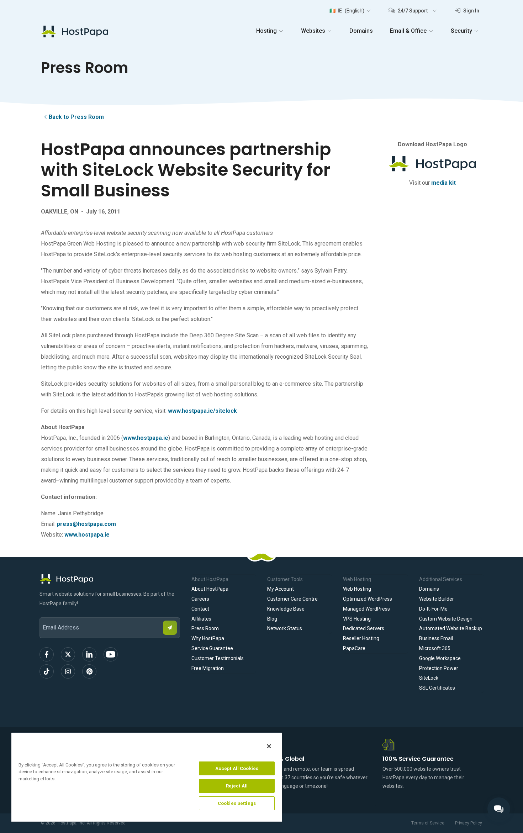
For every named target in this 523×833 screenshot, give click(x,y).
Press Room (205, 628)
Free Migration (207, 668)
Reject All (237, 786)
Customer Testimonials (217, 658)
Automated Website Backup (450, 628)
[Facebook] (46, 654)
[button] (350, 11)
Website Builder (436, 599)
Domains (361, 30)
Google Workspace (440, 658)
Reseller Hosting (361, 638)
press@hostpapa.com (86, 524)
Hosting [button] (266, 30)
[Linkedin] (89, 654)
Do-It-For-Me (433, 609)
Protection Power (438, 668)
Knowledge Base (286, 609)
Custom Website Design (445, 619)
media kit (443, 182)
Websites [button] (313, 30)
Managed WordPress (366, 609)
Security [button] (461, 30)
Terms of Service (427, 823)
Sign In (470, 11)
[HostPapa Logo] (109, 579)
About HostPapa (209, 589)
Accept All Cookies (236, 768)
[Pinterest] (89, 671)
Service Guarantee (212, 648)
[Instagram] (68, 671)
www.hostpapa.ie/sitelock (202, 410)
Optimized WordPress (367, 599)
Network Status (284, 628)
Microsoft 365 (434, 648)
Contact (200, 609)
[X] (68, 654)
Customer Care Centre (292, 599)
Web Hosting (357, 589)
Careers (200, 599)
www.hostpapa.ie (145, 437)
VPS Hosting (357, 619)
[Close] (269, 746)
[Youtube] (111, 654)
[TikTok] (46, 671)
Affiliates (201, 619)
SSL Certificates (437, 688)
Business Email (436, 638)
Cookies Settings (237, 803)
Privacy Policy (468, 823)
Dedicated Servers (363, 628)
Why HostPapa (207, 638)
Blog (272, 619)
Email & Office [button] (408, 30)
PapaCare (354, 648)
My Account (280, 589)
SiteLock (428, 678)
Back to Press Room (76, 117)
